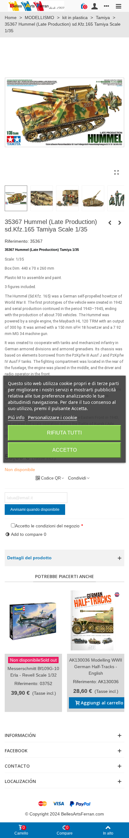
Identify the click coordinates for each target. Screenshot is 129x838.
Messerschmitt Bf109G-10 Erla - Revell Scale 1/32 (33, 672)
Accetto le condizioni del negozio (47, 525)
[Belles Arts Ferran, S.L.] (36, 6)
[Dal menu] (118, 6)
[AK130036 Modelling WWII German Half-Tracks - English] (95, 621)
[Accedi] (95, 6)
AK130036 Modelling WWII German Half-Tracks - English (95, 667)
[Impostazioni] (106, 6)
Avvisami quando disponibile (34, 509)
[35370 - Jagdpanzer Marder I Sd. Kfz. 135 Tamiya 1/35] (119, 222)
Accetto (64, 450)
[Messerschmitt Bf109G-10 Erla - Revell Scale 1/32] (33, 621)
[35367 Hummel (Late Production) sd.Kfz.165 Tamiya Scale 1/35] (116, 172)
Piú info (16, 417)
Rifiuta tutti (64, 432)
